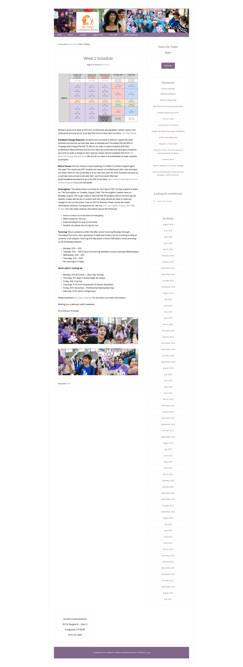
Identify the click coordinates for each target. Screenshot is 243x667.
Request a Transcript (168, 144)
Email (168, 53)
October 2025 (168, 280)
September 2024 (168, 362)
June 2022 (168, 530)
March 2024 (168, 399)
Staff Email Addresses (168, 137)
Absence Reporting (168, 100)
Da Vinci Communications (121, 21)
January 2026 (168, 262)
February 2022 (168, 555)
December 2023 (168, 418)
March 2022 (168, 549)
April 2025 (168, 318)
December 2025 (168, 268)
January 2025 (168, 337)
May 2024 (168, 387)
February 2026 (168, 256)
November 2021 (168, 574)
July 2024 (168, 374)
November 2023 (168, 424)
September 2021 (168, 587)
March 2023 (168, 474)
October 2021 (168, 580)
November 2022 (168, 499)
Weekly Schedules (168, 94)
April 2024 (168, 393)
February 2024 (168, 405)
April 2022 (168, 543)
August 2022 (168, 518)
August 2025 (168, 293)
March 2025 (168, 324)
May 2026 (168, 237)
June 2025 (168, 306)
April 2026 (168, 243)
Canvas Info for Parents (168, 125)
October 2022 (168, 505)
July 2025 (168, 299)
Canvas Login (168, 119)
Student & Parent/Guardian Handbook (168, 131)
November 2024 (168, 349)
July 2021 (168, 599)
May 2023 (168, 462)
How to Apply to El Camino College (168, 165)
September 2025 (168, 287)
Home (69, 384)
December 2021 (168, 568)
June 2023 (168, 455)
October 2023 (168, 430)
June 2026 (168, 231)
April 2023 (168, 468)
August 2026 (168, 224)
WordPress (141, 652)
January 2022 (168, 562)
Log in (148, 652)
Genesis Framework (129, 652)
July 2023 (168, 449)
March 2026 (168, 249)
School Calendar (168, 89)
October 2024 (168, 356)
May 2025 (168, 312)
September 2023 (168, 437)
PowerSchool (168, 159)
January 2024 (168, 412)
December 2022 (168, 493)
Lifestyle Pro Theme (113, 652)
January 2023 (168, 487)
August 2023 (168, 443)
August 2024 (168, 368)
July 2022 (168, 524)
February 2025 (168, 330)
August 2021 (168, 593)
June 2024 (168, 380)
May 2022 (168, 537)
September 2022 (168, 512)
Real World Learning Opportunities (168, 106)
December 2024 (168, 343)
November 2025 (168, 274)
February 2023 (168, 480)
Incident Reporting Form (168, 112)
